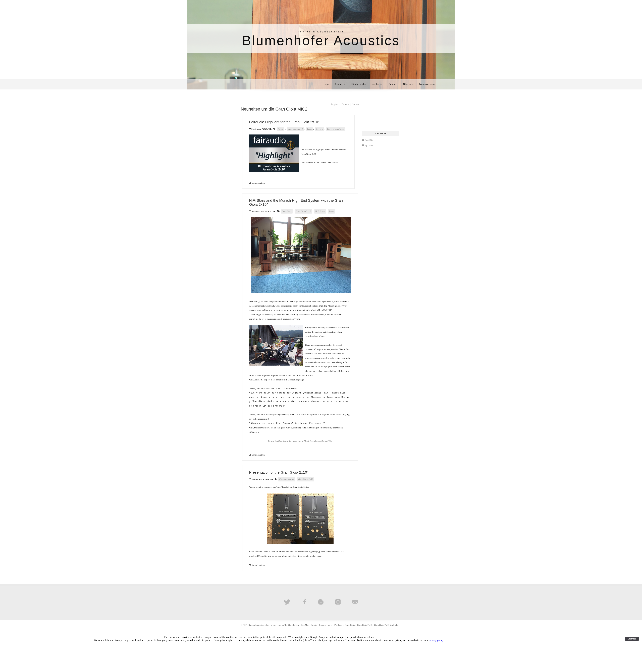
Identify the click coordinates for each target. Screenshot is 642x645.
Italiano (355, 104)
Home (326, 84)
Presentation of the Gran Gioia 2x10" (278, 472)
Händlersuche (358, 84)
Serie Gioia (350, 625)
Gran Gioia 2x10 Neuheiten (386, 625)
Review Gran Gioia (335, 129)
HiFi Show (320, 211)
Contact (322, 625)
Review (319, 129)
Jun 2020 (369, 140)
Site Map (305, 625)
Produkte (340, 84)
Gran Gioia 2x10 (295, 129)
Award (280, 129)
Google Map (293, 625)
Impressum (276, 625)
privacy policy (436, 640)
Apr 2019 (369, 145)
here (336, 162)
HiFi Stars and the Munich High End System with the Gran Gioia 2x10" (296, 202)
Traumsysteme (427, 84)
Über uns (408, 84)
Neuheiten (377, 84)
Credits (314, 625)
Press (309, 129)
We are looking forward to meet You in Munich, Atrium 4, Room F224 (300, 441)
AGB (284, 625)
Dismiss (632, 638)
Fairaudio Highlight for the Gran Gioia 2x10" (284, 122)
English (334, 104)
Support (393, 84)
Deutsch (345, 104)
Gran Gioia (287, 211)
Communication (286, 479)
